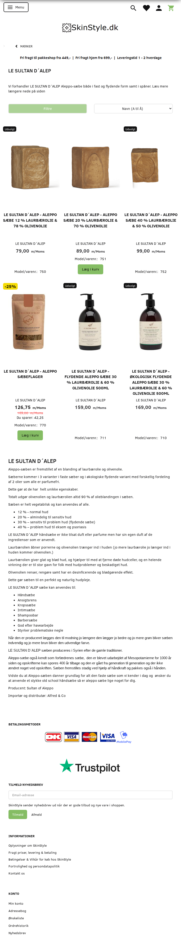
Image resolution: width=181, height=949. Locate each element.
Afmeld (36, 814)
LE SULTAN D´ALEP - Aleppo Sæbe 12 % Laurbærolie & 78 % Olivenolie (30, 220)
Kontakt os (16, 873)
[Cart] (170, 7)
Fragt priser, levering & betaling (32, 852)
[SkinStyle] (90, 27)
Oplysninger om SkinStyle (27, 845)
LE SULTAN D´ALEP (30, 243)
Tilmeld (17, 814)
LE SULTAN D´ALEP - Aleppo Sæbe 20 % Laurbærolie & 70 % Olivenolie (90, 220)
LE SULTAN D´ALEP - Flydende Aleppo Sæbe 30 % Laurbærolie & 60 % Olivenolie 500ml (91, 379)
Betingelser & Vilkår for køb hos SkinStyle (39, 859)
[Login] (158, 7)
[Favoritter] (146, 7)
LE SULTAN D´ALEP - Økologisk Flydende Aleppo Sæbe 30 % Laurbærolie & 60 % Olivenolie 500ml (151, 382)
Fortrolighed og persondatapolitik (34, 866)
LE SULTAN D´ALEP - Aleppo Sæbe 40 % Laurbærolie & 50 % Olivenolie (150, 220)
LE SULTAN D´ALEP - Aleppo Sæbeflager (30, 373)
